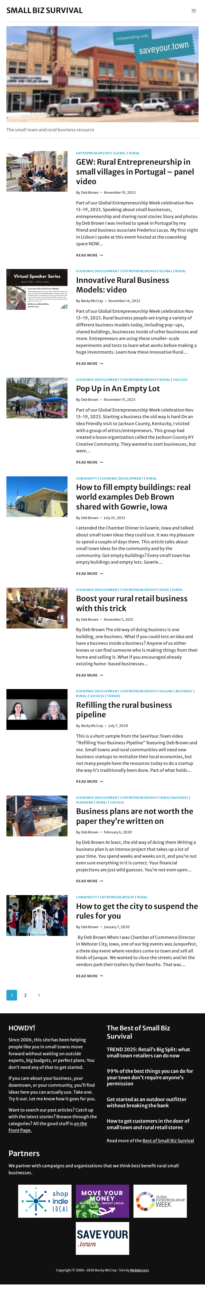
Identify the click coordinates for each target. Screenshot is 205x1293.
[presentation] (37, 171)
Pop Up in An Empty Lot (118, 388)
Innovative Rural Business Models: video (122, 285)
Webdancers (139, 1270)
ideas (164, 590)
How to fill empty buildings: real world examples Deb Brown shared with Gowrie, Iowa (133, 497)
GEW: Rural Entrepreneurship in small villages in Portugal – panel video (135, 171)
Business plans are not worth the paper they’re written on (134, 816)
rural (134, 153)
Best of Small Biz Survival (168, 1140)
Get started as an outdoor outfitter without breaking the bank (147, 1102)
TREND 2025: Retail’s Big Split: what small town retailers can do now (148, 1052)
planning (84, 802)
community (86, 478)
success (180, 380)
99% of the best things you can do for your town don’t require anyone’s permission (150, 1077)
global (119, 153)
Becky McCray (92, 301)
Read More (89, 255)
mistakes (184, 691)
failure (166, 691)
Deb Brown (89, 192)
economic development (97, 271)
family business (173, 798)
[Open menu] (194, 10)
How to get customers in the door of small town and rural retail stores (148, 1124)
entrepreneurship (93, 153)
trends (113, 696)
